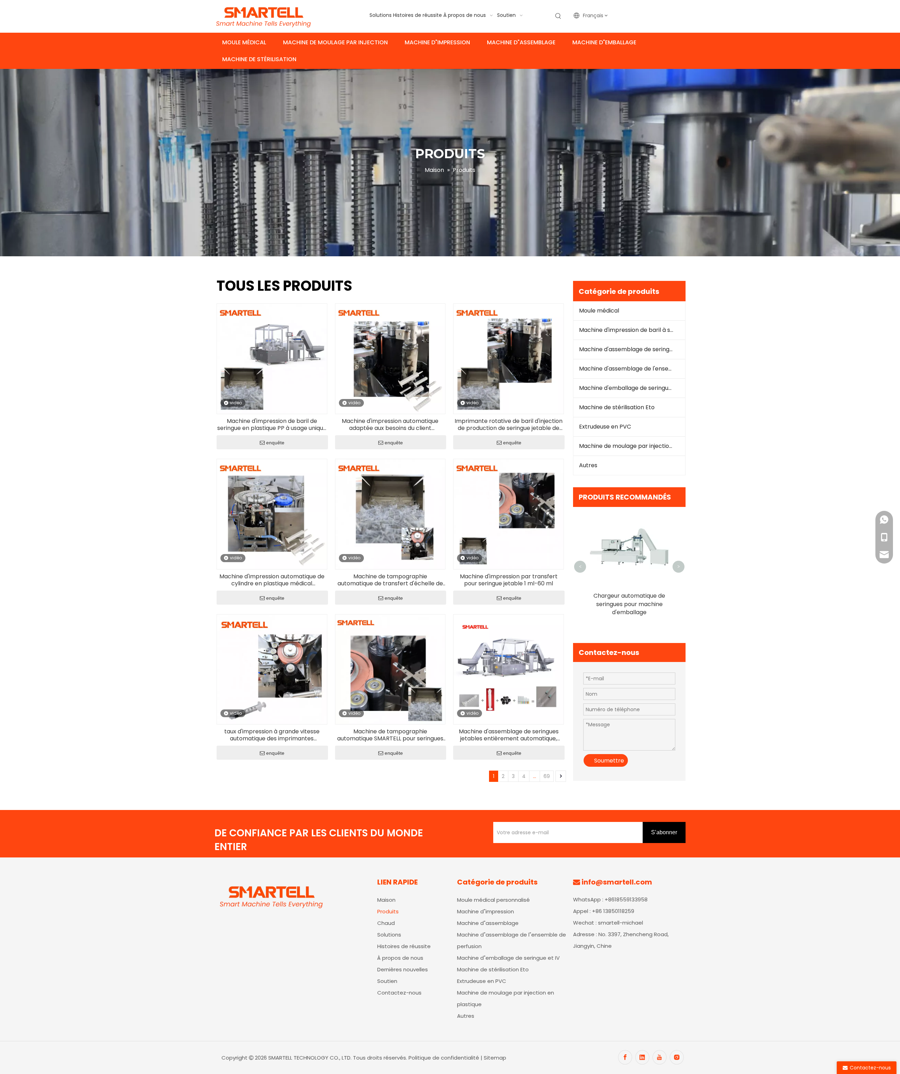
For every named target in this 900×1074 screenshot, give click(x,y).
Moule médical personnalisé (493, 899)
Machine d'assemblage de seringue (627, 349)
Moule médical (599, 311)
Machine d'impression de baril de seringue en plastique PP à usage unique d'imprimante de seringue (272, 425)
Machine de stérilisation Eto (617, 407)
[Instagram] (677, 1057)
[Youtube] (659, 1057)
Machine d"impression (485, 911)
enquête (275, 442)
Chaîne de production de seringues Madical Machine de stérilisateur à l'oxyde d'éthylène (629, 608)
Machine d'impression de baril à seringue (632, 330)
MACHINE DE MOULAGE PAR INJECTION (335, 42)
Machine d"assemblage (488, 923)
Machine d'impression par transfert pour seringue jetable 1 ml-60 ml (509, 580)
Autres (588, 465)
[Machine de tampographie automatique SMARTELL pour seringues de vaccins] (390, 669)
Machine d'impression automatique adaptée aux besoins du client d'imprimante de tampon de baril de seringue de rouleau (390, 425)
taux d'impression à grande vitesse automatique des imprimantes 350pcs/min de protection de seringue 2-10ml (272, 735)
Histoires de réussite (404, 946)
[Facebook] (625, 1057)
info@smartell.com (616, 882)
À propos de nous (400, 958)
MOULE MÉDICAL (244, 42)
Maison (386, 899)
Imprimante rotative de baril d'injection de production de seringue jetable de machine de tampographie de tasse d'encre (508, 425)
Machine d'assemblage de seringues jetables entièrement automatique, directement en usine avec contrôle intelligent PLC (509, 735)
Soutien (387, 981)
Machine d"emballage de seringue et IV (508, 958)
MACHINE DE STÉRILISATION (259, 59)
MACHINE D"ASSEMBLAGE (521, 42)
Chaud (386, 923)
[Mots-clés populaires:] (558, 16)
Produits (388, 911)
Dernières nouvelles (402, 969)
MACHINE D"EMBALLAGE (604, 42)
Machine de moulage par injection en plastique (632, 446)
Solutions (389, 934)
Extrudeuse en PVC (605, 427)
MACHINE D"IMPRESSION (437, 42)
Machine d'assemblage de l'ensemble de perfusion (632, 369)
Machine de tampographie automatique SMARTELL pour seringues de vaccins (390, 735)
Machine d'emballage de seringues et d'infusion (632, 388)
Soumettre (609, 761)
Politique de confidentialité (445, 1057)
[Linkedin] (642, 1057)
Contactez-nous (399, 992)
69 (547, 776)
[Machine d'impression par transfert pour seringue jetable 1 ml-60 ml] (509, 514)
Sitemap (495, 1057)
